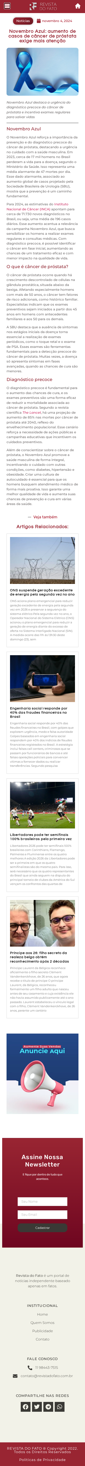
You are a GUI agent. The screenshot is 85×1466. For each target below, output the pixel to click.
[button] (26, 1407)
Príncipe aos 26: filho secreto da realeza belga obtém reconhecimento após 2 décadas (39, 957)
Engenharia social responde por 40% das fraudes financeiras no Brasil (39, 712)
